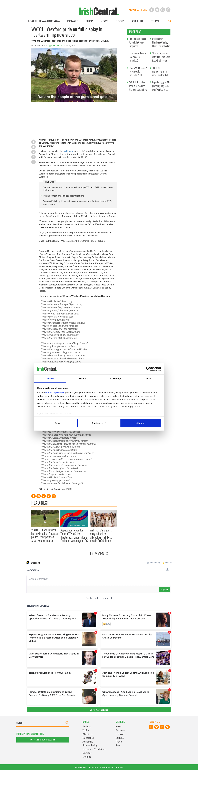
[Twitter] (157, 9)
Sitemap (86, 756)
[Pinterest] (168, 9)
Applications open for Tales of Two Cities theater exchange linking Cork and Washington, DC (74, 535)
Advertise (87, 741)
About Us (87, 734)
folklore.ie (68, 151)
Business (120, 730)
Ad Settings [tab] (115, 378)
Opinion (120, 734)
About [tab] (148, 378)
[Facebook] (151, 9)
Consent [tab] (50, 378)
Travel (119, 741)
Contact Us (88, 737)
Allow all (140, 423)
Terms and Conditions (93, 749)
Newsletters (138, 9)
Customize (97, 423)
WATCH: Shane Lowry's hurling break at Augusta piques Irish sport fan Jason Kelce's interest (44, 535)
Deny (57, 423)
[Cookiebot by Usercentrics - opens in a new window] (148, 369)
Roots (119, 745)
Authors (86, 726)
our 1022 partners (55, 392)
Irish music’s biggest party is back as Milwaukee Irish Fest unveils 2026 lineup (101, 535)
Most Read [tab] (135, 31)
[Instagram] (162, 9)
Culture (120, 737)
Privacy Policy (89, 745)
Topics (85, 730)
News (119, 726)
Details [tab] (82, 378)
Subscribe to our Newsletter (42, 739)
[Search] (169, 21)
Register (86, 752)
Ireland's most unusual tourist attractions (63, 195)
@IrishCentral (56, 45)
